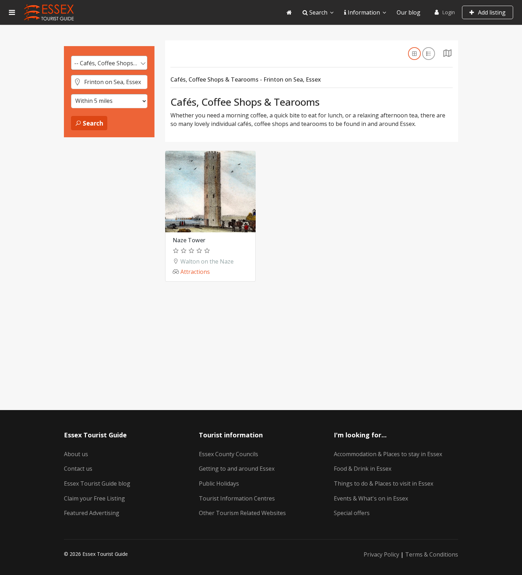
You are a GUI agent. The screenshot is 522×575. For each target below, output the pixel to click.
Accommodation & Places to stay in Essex (388, 454)
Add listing (491, 12)
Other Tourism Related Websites (242, 513)
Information (363, 12)
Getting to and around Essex (236, 468)
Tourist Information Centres (237, 498)
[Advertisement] (109, 252)
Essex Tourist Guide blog (97, 483)
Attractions (195, 272)
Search (317, 12)
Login (448, 12)
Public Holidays (219, 483)
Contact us (78, 468)
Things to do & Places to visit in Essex (383, 483)
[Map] (447, 55)
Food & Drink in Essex (362, 468)
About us (76, 454)
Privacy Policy (381, 554)
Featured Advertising (91, 513)
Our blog (408, 12)
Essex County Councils (228, 454)
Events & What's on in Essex (371, 498)
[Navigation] (12, 12)
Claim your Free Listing (94, 498)
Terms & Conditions (431, 554)
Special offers (352, 513)
